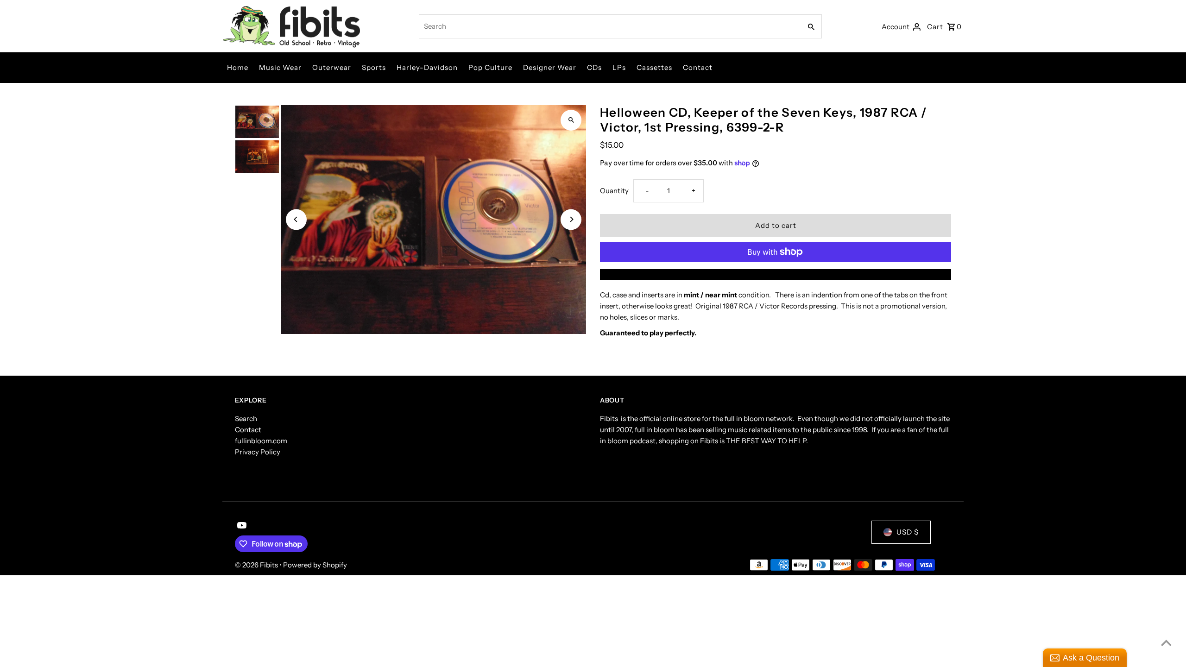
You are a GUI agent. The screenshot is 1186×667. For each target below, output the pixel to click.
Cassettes (654, 67)
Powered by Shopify (315, 564)
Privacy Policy (257, 451)
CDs (594, 67)
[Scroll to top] (1166, 642)
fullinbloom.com (261, 440)
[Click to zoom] (571, 120)
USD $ (907, 532)
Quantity (614, 190)
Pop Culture (490, 67)
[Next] (571, 219)
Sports (374, 67)
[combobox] (609, 26)
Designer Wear (549, 67)
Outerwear (331, 67)
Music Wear (280, 67)
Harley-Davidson (427, 67)
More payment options (775, 274)
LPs (619, 67)
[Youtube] (240, 526)
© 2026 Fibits (257, 564)
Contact (698, 67)
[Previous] (296, 219)
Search (246, 418)
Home (237, 67)
